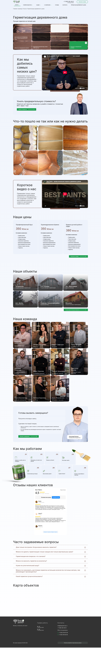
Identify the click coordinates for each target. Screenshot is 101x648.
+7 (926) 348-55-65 (63, 632)
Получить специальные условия (75, 47)
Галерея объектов (27, 4)
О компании (47, 4)
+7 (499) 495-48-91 (62, 627)
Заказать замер (82, 1)
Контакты (65, 4)
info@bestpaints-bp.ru (62, 625)
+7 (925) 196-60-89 (63, 634)
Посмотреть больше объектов (72, 309)
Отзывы (57, 4)
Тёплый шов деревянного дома (78, 4)
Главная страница (17, 8)
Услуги (16, 4)
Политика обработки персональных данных (72, 642)
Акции (37, 4)
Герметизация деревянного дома (35, 8)
